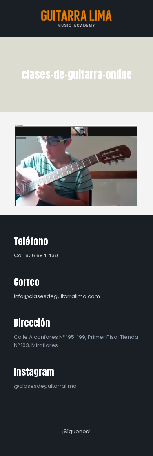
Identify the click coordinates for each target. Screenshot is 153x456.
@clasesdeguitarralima (45, 386)
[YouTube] (71, 443)
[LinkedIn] (82, 443)
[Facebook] (60, 443)
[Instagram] (93, 443)
